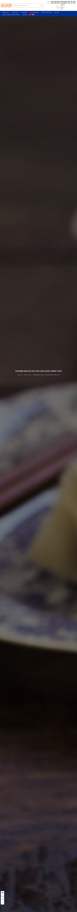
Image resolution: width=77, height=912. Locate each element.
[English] (33, 15)
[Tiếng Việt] (30, 15)
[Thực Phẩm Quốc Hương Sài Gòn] (6, 5)
